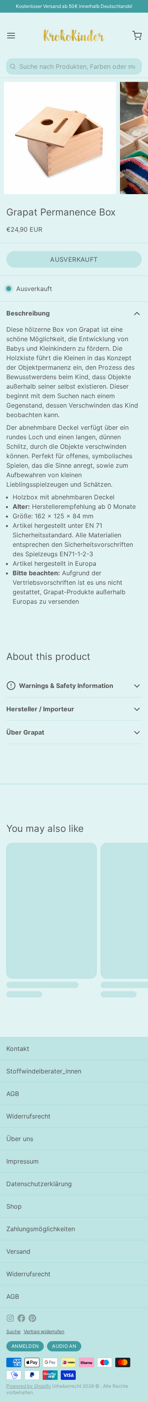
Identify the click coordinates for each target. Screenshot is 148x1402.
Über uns (19, 1139)
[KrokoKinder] (73, 35)
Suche (13, 1331)
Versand (18, 1251)
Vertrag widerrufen (44, 1331)
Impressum (22, 1161)
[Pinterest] (32, 1318)
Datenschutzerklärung (39, 1184)
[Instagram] (10, 1318)
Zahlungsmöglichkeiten (40, 1229)
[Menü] (14, 35)
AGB (12, 1094)
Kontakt (17, 1048)
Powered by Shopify (28, 1386)
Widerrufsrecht (28, 1116)
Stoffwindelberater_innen (43, 1071)
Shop (14, 1206)
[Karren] (134, 35)
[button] (74, 259)
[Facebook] (21, 1318)
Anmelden (25, 1346)
